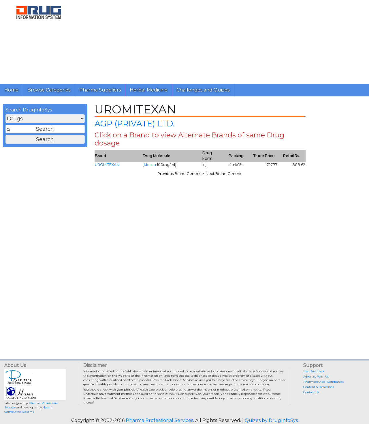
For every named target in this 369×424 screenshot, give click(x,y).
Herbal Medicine (148, 90)
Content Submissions (318, 387)
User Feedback (313, 371)
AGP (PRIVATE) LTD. (134, 123)
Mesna (150, 164)
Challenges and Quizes (202, 90)
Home (11, 90)
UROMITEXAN (107, 164)
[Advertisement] (223, 40)
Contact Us (311, 392)
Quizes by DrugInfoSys (271, 420)
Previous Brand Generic (179, 173)
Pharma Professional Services (159, 420)
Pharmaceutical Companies (323, 382)
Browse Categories (48, 90)
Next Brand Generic (224, 173)
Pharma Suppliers (100, 90)
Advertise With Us (316, 376)
